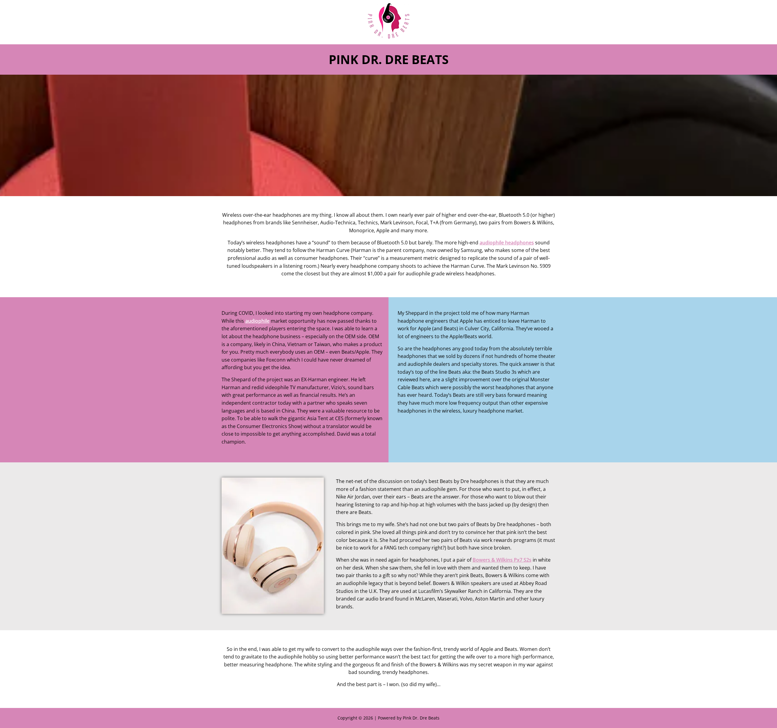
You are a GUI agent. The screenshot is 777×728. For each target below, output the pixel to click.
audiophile (257, 321)
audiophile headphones (507, 242)
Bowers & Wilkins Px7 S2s (502, 559)
